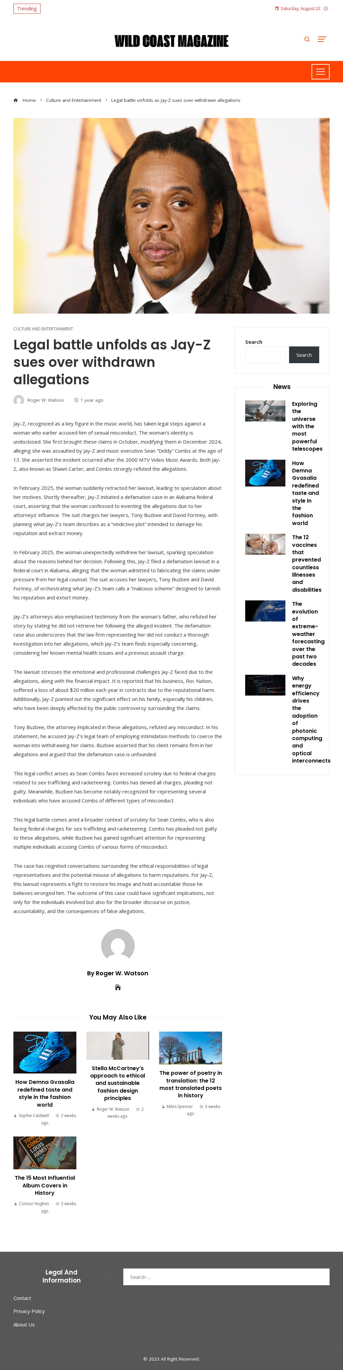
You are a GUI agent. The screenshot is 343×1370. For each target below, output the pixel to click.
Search (253, 341)
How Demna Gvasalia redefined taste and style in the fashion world (44, 1093)
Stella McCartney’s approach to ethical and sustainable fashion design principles (117, 1083)
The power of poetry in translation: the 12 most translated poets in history (190, 1084)
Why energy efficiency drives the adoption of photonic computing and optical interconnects (311, 719)
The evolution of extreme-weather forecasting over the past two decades (308, 634)
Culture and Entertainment (43, 329)
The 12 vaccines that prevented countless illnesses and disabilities (307, 563)
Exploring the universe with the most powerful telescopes (307, 426)
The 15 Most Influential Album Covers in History (45, 1185)
